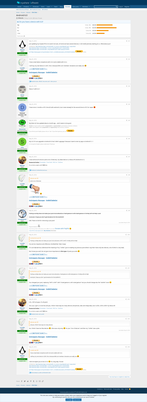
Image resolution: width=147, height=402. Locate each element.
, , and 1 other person (44, 81)
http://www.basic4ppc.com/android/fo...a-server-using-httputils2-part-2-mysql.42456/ (49, 48)
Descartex (22, 129)
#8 (129, 175)
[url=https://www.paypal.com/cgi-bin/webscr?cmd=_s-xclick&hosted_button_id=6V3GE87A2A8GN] (52, 52)
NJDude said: (33, 178)
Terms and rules (108, 389)
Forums (67, 6)
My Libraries (47, 230)
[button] (27, 6)
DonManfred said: (34, 238)
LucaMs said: (33, 350)
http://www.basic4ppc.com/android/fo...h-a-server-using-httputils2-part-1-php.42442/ (56, 46)
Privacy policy (116, 389)
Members (85, 6)
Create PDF (31, 230)
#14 (129, 347)
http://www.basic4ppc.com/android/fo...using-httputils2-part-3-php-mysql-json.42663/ (49, 49)
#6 (129, 138)
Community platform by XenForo (73, 392)
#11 (129, 268)
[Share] (127, 41)
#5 (129, 120)
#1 (129, 41)
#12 (129, 299)
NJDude (22, 165)
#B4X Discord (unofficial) (22, 9)
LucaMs (22, 68)
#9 (129, 210)
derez (22, 95)
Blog (61, 6)
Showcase (36, 6)
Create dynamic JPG (38, 230)
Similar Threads (38, 18)
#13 (129, 319)
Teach (55, 6)
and (37, 314)
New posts (76, 6)
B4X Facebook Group (35, 9)
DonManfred (22, 219)
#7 (129, 156)
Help (122, 389)
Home (19, 6)
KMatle (20, 18)
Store (42, 6)
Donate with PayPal (62, 228)
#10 (129, 234)
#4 (129, 104)
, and (39, 170)
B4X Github (45, 9)
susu (22, 147)
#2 (129, 59)
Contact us (100, 389)
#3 (129, 86)
